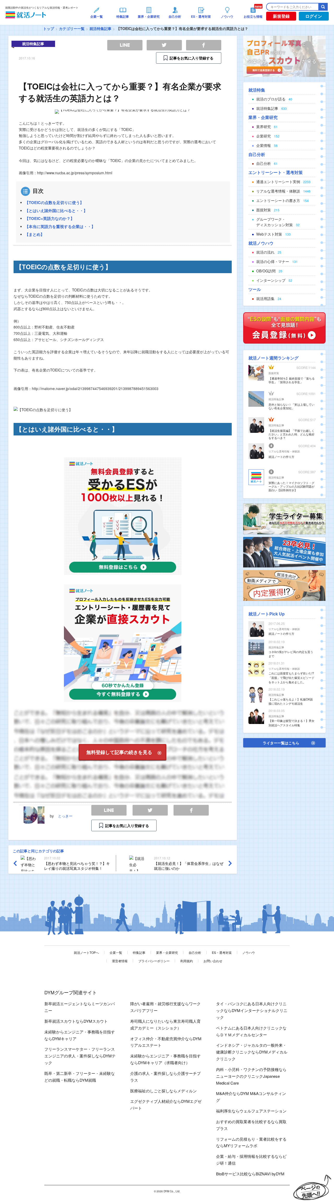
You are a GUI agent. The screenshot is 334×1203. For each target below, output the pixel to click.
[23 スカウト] (284, 55)
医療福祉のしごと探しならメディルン (163, 1090)
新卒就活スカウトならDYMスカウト (76, 1021)
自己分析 (195, 952)
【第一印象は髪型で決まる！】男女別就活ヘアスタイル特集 (291, 723)
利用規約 (186, 961)
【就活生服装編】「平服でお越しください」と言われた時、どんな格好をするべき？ (291, 434)
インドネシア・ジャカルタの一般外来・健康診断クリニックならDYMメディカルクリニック (251, 1051)
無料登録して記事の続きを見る (119, 752)
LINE (109, 810)
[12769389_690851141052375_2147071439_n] (284, 518)
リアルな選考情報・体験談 (284, 451)
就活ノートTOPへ (86, 952)
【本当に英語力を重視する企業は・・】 (60, 226)
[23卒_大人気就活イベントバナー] (284, 551)
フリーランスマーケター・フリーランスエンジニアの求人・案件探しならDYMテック (80, 1055)
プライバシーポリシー (154, 961)
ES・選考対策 (222, 952)
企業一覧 (116, 952)
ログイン (313, 16)
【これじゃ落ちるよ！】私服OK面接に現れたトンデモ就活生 (291, 701)
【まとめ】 (34, 234)
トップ (48, 28)
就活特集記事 (100, 28)
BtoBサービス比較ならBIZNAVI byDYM (250, 1173)
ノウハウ (248, 952)
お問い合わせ (213, 961)
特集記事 (139, 952)
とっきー (65, 815)
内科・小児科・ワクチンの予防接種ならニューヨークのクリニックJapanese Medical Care (251, 1076)
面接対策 (274, 373)
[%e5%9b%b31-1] (284, 585)
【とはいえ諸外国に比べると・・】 (56, 210)
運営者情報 (120, 961)
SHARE (191, 810)
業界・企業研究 (167, 952)
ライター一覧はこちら (281, 742)
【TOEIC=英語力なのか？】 (49, 218)
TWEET (150, 810)
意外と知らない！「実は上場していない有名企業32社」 (291, 406)
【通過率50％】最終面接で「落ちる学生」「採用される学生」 (292, 380)
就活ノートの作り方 (281, 456)
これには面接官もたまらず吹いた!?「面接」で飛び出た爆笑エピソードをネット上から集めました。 (291, 677)
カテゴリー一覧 (72, 28)
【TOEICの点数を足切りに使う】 (54, 202)
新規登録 (281, 16)
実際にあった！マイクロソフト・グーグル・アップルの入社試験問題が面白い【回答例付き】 (291, 486)
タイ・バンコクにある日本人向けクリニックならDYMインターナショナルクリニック (251, 1010)
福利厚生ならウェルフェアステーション (251, 1111)
